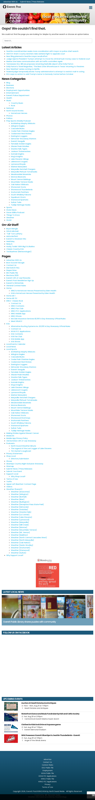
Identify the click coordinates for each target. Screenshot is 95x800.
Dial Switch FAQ (12, 268)
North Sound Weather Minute (23, 446)
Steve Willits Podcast (15, 212)
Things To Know (13, 215)
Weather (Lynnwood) (20, 519)
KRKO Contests (17, 306)
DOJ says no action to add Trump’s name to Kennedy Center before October (39, 74)
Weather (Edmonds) (20, 507)
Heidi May (10, 241)
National (10, 108)
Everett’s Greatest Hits (16, 239)
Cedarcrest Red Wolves (21, 133)
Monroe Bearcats (18, 177)
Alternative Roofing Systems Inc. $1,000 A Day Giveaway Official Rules (40, 326)
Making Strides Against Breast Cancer (22, 433)
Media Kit (10, 435)
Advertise (47, 759)
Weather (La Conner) (20, 514)
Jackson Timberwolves (20, 151)
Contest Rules (47, 765)
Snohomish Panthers (20, 192)
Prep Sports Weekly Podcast (18, 121)
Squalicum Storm (18, 197)
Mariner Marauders (19, 166)
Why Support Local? (14, 555)
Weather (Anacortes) (20, 491)
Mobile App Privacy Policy (17, 438)
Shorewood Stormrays (20, 418)
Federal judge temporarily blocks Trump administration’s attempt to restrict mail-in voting (45, 71)
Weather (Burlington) (20, 502)
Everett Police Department (17, 95)
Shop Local (11, 456)
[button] (90, 7)
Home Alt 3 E (11, 298)
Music (8, 100)
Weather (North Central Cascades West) (29, 537)
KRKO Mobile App (18, 313)
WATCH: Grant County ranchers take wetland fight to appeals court (35, 54)
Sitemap (10, 466)
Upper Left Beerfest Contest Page (21, 484)
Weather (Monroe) (19, 527)
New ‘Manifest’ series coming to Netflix (23, 69)
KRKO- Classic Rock (14, 301)
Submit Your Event (14, 471)
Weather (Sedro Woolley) (22, 545)
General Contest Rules (16, 285)
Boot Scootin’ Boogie (15, 262)
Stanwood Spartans (19, 199)
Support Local (12, 474)
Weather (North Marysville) (22, 540)
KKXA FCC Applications (20, 331)
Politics (9, 118)
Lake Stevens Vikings (20, 159)
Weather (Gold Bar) (19, 509)
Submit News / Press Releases (32, 2)
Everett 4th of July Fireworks (18, 278)
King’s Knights (17, 385)
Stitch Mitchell (12, 231)
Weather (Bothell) (19, 497)
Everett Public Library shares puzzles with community (29, 621)
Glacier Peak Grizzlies (20, 146)
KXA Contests (17, 334)
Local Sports (11, 349)
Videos (9, 486)
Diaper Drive (11, 270)
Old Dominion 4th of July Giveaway (21, 441)
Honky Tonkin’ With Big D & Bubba (20, 246)
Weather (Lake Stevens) (21, 517)
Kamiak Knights (17, 154)
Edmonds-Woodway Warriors (23, 138)
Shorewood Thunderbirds (22, 189)
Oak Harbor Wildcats (20, 184)
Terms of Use (12, 479)
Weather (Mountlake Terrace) (24, 530)
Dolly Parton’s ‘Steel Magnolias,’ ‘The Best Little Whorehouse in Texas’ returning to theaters (45, 66)
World (8, 220)
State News (11, 210)
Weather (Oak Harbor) (20, 542)
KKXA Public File (47, 773)
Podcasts (10, 443)
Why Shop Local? (18, 476)
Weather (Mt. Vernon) (20, 532)
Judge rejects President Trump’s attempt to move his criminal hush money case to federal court (48, 59)
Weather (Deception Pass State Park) (27, 504)
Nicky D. (9, 244)
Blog (8, 82)
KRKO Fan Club (17, 308)
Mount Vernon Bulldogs (21, 179)
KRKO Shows (16, 316)
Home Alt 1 (10, 296)
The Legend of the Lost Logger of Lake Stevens (31, 448)
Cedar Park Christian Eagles (23, 131)
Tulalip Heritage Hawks (20, 205)
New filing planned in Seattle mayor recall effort (27, 56)
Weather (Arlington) (19, 494)
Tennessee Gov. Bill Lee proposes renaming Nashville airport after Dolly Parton (39, 64)
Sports (9, 207)
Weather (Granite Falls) (21, 512)
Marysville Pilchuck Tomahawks (24, 172)
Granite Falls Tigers (19, 149)
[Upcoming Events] (11, 706)
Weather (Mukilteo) (19, 535)
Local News (11, 346)
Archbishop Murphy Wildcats (23, 123)
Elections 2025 (12, 275)
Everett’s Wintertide (15, 283)
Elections (10, 88)
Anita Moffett (12, 236)
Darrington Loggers (19, 136)
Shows (9, 461)
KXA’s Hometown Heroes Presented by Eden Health (33, 293)
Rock (13, 105)
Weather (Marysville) (20, 522)
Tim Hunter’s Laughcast (21, 451)
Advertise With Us (10, 2)
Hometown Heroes (19, 113)
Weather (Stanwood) (20, 550)
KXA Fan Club (16, 336)
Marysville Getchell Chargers (23, 169)
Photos (9, 116)
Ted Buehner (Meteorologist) (19, 251)
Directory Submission (20, 458)
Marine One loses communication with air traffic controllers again (34, 61)
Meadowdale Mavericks (21, 174)
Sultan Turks (16, 202)
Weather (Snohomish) (20, 547)
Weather (10, 217)
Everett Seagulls (18, 141)
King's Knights (17, 156)
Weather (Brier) (17, 499)
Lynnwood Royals (18, 164)
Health (9, 98)
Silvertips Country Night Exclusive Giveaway (24, 463)
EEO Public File (12, 273)
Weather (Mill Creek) (20, 525)
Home (9, 288)
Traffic (9, 481)
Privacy (47, 784)
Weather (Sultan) (18, 553)
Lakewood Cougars (19, 161)
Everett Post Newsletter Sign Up (20, 280)
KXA (8, 323)
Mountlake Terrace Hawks (22, 182)
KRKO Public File (47, 779)
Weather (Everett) (14, 489)
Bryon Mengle (12, 228)
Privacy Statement (14, 453)
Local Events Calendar (15, 344)
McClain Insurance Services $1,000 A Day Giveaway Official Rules (38, 318)
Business (10, 85)
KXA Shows (15, 341)
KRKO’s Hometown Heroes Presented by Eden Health (33, 290)
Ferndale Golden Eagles (21, 144)
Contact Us (11, 265)
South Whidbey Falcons (21, 194)
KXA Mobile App (17, 339)
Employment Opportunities (18, 90)
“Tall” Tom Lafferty (14, 234)
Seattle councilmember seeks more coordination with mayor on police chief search (42, 51)
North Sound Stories (15, 110)
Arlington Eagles (18, 126)
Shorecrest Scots (18, 187)
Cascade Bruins (17, 128)
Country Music (17, 103)
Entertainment (12, 93)
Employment (48, 770)
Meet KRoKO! (16, 321)
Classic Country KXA (15, 249)
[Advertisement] (47, 18)
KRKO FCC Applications (21, 311)
